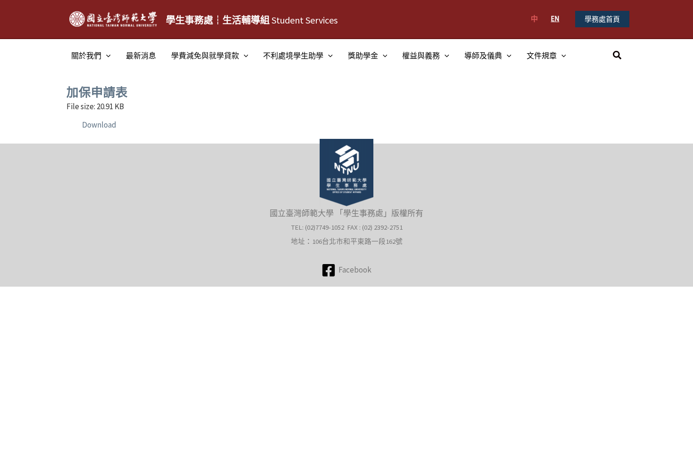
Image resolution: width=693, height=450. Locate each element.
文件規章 (542, 55)
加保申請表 (97, 92)
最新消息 (141, 55)
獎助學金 (363, 55)
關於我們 (86, 55)
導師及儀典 (483, 55)
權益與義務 (421, 55)
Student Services (252, 20)
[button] (602, 19)
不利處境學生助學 (293, 55)
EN (555, 18)
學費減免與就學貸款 (205, 55)
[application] (106, 55)
